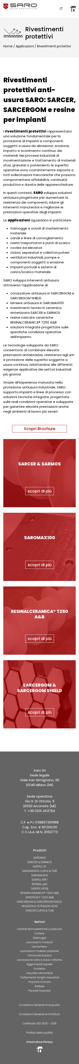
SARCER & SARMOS (39, 862)
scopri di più (40, 491)
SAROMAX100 (39, 875)
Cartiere (39, 933)
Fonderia (39, 968)
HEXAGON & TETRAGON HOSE (40, 906)
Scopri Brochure (39, 428)
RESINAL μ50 (39, 884)
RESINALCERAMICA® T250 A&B (39, 893)
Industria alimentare (39, 973)
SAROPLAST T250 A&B (39, 897)
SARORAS (39, 858)
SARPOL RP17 (39, 880)
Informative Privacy (40, 1042)
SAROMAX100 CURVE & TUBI (39, 871)
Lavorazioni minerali (39, 942)
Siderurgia (39, 938)
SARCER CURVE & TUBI (39, 910)
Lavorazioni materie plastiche (39, 951)
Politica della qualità (39, 1033)
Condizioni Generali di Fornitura (39, 1014)
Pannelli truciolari (39, 990)
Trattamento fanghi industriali (39, 977)
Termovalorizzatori (39, 955)
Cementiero (39, 946)
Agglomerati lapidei (39, 964)
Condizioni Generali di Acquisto (39, 1005)
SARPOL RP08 (39, 888)
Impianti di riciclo (39, 982)
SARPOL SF (39, 866)
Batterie (40, 986)
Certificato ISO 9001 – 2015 (40, 1023)
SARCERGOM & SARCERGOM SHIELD (39, 902)
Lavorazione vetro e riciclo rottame (39, 960)
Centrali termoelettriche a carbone (39, 929)
